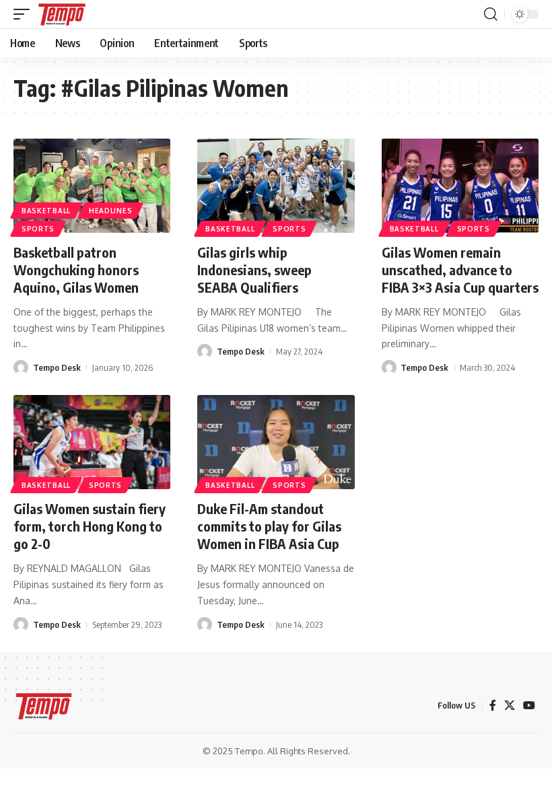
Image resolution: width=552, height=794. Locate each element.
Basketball (229, 229)
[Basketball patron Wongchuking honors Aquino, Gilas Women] (91, 186)
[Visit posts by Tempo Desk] (20, 367)
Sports (38, 229)
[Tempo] (62, 14)
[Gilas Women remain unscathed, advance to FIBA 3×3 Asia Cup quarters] (460, 186)
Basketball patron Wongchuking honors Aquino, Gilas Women (76, 269)
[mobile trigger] (24, 14)
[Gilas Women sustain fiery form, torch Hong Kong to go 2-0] (91, 442)
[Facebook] (492, 705)
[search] (491, 14)
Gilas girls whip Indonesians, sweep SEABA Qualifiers (254, 269)
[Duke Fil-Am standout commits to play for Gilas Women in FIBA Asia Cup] (275, 442)
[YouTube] (529, 705)
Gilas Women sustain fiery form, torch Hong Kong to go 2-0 (89, 526)
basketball (46, 211)
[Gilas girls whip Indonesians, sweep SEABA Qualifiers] (275, 186)
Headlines (110, 211)
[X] (509, 705)
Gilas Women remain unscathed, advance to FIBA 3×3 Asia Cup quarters (460, 269)
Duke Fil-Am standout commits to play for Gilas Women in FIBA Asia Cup (269, 526)
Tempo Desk (57, 367)
